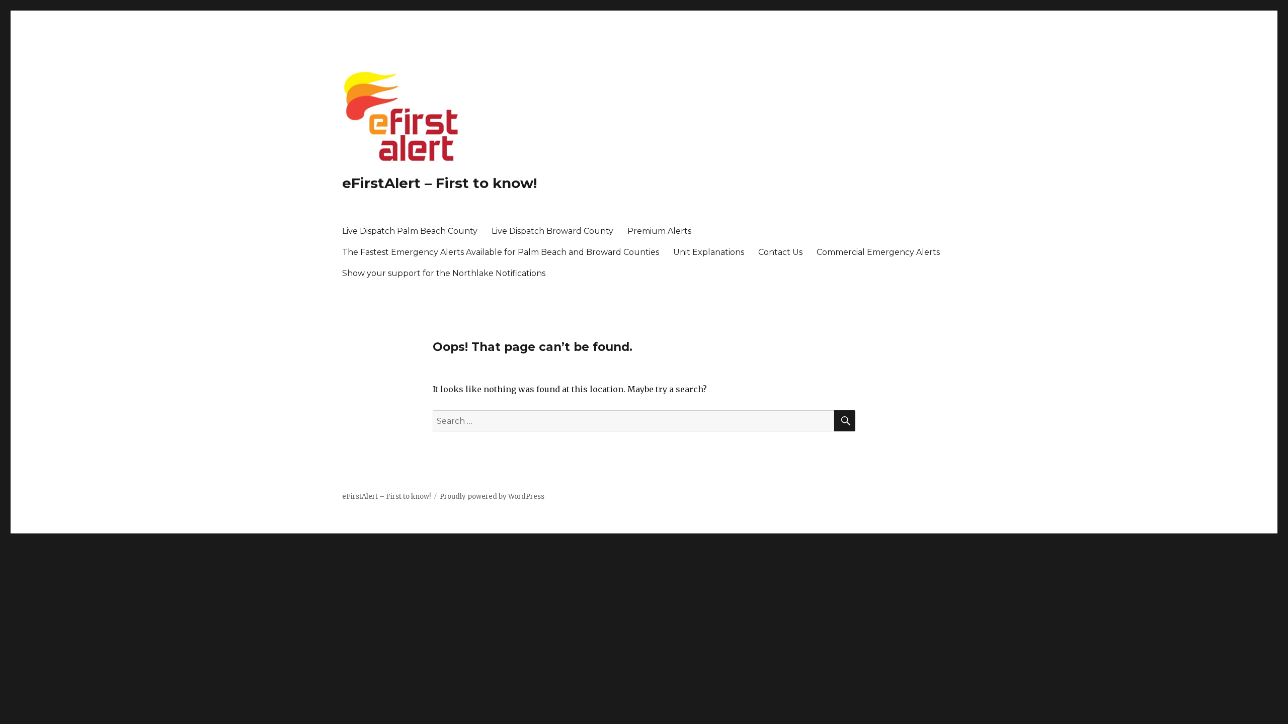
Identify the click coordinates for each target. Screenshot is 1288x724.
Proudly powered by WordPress (492, 496)
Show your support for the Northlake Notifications (443, 273)
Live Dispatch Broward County (552, 231)
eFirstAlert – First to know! (439, 183)
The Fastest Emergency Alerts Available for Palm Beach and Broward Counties (500, 252)
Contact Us (780, 252)
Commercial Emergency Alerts (878, 252)
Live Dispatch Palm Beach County (409, 231)
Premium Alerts (659, 231)
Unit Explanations (708, 252)
